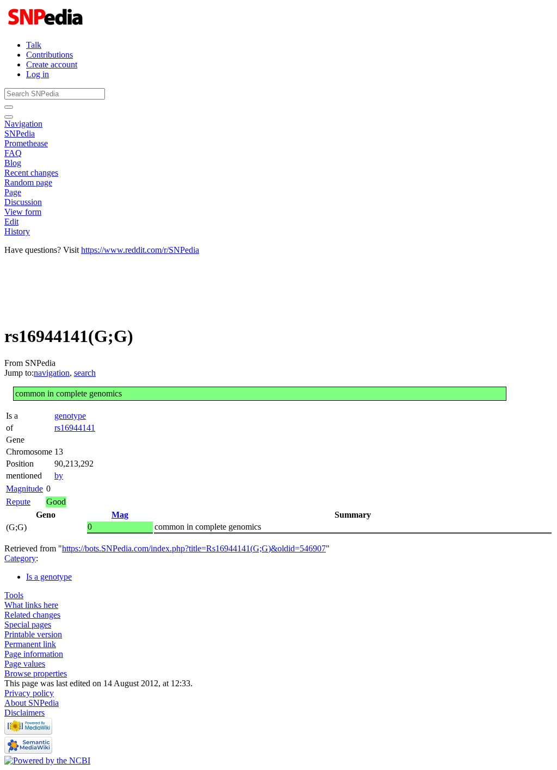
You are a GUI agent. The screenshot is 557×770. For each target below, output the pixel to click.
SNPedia (19, 133)
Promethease (26, 143)
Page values (24, 663)
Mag (120, 514)
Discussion (23, 202)
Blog (12, 162)
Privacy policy (29, 693)
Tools (13, 595)
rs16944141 (74, 427)
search (85, 372)
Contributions (49, 54)
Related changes (32, 614)
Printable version (33, 634)
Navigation (23, 123)
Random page (28, 182)
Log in (37, 74)
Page (12, 192)
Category (20, 558)
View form (22, 211)
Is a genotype (49, 576)
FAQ (13, 153)
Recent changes (31, 172)
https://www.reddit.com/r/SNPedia (140, 249)
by (58, 475)
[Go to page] (8, 107)
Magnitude (24, 488)
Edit (11, 221)
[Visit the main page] (46, 26)
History (17, 231)
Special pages (27, 624)
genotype (70, 415)
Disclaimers (24, 712)
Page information (33, 654)
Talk (33, 44)
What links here (31, 605)
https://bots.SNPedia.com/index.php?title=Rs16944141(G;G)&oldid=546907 (194, 548)
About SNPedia (31, 702)
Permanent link (30, 644)
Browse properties (35, 673)
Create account (51, 64)
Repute (18, 501)
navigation (52, 372)
